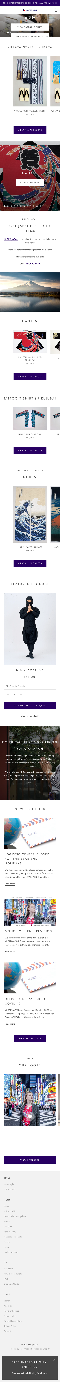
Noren (7, 1241)
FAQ (6, 1278)
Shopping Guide (11, 1283)
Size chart (8, 1268)
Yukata (6, 1206)
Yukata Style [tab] (21, 47)
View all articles (30, 1038)
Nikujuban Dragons (30, 434)
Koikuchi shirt (10, 1211)
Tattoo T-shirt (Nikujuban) (15, 1216)
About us (8, 1305)
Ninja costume (30, 670)
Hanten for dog (11, 1252)
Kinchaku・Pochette (13, 1236)
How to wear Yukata (13, 1273)
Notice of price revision (28, 931)
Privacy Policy (10, 1315)
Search (7, 1300)
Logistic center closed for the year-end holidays (27, 858)
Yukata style (9, 1184)
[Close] (54, 1360)
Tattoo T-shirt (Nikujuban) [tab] (32, 398)
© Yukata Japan (30, 1344)
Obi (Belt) (8, 1226)
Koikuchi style (10, 1189)
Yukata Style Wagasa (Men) (30, 111)
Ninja (6, 1246)
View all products (30, 130)
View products (30, 182)
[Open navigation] (4, 10)
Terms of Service (11, 1310)
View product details (30, 716)
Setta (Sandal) (10, 1231)
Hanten (7, 1221)
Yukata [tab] (45, 47)
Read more (10, 883)
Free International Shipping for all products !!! (30, 3)
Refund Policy (10, 1326)
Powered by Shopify (40, 1348)
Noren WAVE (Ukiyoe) (30, 547)
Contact (7, 1331)
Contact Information (13, 1321)
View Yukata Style (30, 28)
